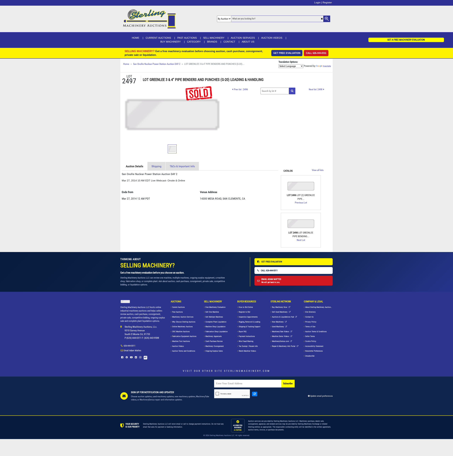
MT (145, 357)
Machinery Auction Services (182, 317)
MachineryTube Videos (281, 331)
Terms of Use (310, 326)
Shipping (156, 166)
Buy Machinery (170, 41)
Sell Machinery (213, 37)
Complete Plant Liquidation (215, 322)
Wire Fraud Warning (246, 341)
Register (327, 2)
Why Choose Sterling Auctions (183, 322)
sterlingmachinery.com (247, 370)
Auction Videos (271, 37)
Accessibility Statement (314, 346)
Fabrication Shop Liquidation (216, 331)
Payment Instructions (247, 336)
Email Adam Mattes (132, 350)
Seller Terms (310, 336)
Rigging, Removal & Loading (249, 322)
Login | (318, 2)
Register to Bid (244, 312)
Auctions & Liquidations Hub (283, 317)
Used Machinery (278, 326)
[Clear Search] (321, 19)
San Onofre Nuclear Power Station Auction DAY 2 (156, 64)
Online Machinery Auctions (182, 326)
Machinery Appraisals (213, 336)
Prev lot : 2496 (241, 89)
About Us (248, 41)
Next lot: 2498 (315, 89)
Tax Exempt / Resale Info (248, 346)
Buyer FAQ (242, 331)
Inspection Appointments (248, 317)
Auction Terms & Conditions (316, 331)
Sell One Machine (212, 312)
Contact (229, 41)
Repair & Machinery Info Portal (284, 346)
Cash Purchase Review (214, 341)
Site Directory (310, 312)
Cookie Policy (310, 341)
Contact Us (309, 317)
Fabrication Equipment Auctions (184, 336)
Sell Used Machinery (280, 312)
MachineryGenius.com (280, 341)
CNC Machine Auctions (181, 331)
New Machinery (278, 322)
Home (135, 37)
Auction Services (243, 37)
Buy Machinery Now (280, 307)
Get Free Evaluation (286, 53)
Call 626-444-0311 (316, 53)
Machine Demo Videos (281, 336)
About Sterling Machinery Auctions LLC (319, 307)
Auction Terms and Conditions (183, 351)
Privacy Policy (310, 322)
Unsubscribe (309, 356)
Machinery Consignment (214, 346)
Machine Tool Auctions (181, 341)
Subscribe (288, 383)
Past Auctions (187, 37)
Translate (327, 66)
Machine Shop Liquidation (215, 326)
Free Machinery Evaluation (215, 307)
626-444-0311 (129, 345)
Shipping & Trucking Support (249, 326)
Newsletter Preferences (314, 351)
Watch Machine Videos (247, 351)
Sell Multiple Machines (214, 317)
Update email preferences (321, 396)
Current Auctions (158, 37)
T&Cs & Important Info (182, 166)
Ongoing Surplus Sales (214, 351)
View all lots (317, 170)
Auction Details (134, 166)
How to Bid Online (246, 307)
